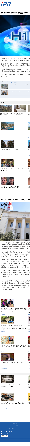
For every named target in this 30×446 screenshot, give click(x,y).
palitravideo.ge (4, 174)
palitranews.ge (4, 368)
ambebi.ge (3, 314)
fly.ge (2, 137)
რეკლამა (16, 425)
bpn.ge (2, 351)
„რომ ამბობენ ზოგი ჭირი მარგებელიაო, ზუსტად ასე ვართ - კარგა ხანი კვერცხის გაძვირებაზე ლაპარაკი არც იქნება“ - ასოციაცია (14, 347)
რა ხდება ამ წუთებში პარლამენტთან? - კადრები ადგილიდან (13, 169)
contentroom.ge (4, 390)
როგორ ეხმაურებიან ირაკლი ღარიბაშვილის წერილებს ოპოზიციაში (12, 363)
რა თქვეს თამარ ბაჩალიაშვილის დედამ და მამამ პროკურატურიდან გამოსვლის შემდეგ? (13, 187)
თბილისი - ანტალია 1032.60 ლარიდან (10, 131)
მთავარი (15, 423)
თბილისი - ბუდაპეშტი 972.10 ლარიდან (10, 149)
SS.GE (2, 102)
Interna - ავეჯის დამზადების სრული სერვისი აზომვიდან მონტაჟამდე (11, 385)
